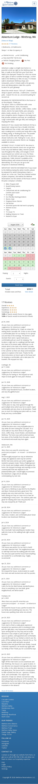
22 (14, 265)
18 (28, 262)
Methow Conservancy (9, 726)
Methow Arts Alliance (9, 724)
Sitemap (5, 769)
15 (14, 262)
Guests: (8, 278)
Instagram (5, 744)
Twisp (4, 710)
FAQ (3, 762)
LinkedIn (5, 746)
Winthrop (5, 712)
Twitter (4, 748)
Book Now (19, 285)
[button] (4, 20)
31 (10, 248)
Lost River (5, 702)
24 (23, 265)
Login (4, 764)
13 (5, 262)
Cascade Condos (8, 699)
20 (5, 265)
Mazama (5, 704)
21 (10, 265)
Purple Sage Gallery (9, 732)
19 (32, 262)
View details (29, 292)
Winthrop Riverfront (9, 715)
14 (10, 262)
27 (5, 268)
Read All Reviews (7, 691)
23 (19, 265)
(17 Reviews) (13, 44)
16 (19, 262)
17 (23, 262)
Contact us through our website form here (17, 755)
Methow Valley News (9, 730)
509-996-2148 (18, 757)
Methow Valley (7, 706)
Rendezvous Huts (8, 708)
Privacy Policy (7, 767)
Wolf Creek (6, 717)
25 (28, 265)
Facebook (5, 741)
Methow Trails (7, 728)
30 (5, 248)
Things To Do (7, 734)
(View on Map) (7, 40)
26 (32, 265)
